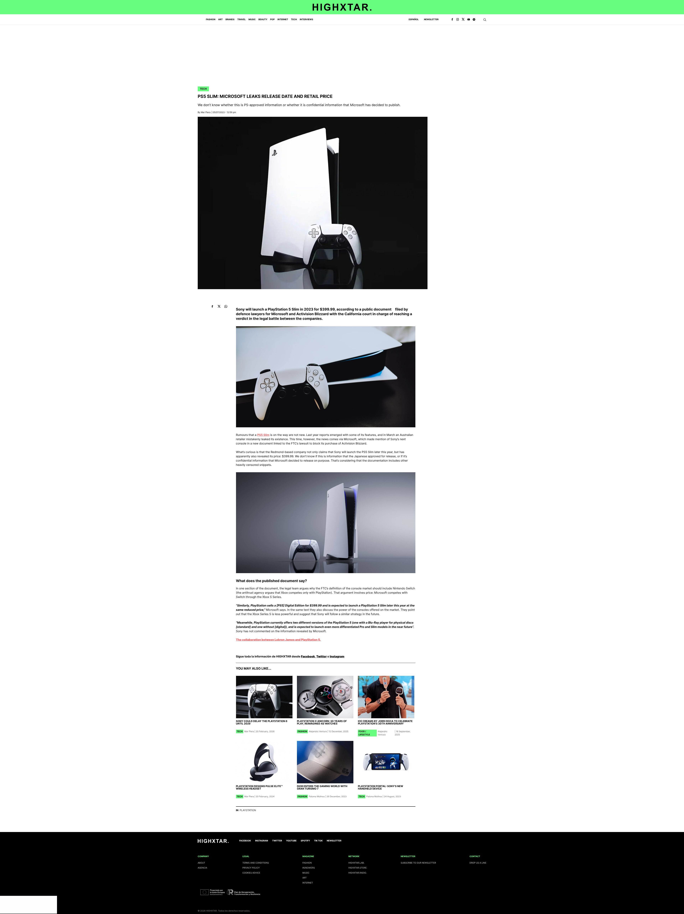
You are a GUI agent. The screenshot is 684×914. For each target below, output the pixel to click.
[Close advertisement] (53, 899)
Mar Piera (206, 112)
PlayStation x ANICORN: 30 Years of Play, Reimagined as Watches (322, 722)
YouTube (291, 840)
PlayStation (248, 810)
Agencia (202, 867)
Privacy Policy (251, 867)
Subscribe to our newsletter (418, 862)
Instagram (337, 656)
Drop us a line (478, 862)
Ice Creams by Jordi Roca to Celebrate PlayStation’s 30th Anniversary (385, 722)
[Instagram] (457, 19)
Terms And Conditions (255, 862)
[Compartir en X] (219, 306)
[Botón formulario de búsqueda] (484, 19)
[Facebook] (452, 19)
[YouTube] (468, 19)
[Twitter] (463, 19)
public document (377, 309)
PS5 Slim (263, 435)
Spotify (305, 840)
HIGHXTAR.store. (357, 867)
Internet (307, 882)
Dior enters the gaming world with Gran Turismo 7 (322, 787)
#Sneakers (308, 867)
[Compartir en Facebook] (212, 306)
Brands (230, 19)
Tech (203, 88)
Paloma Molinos (317, 796)
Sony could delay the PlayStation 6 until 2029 (261, 722)
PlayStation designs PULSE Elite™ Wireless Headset (259, 787)
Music (305, 872)
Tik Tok (318, 840)
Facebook (308, 656)
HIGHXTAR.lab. (356, 862)
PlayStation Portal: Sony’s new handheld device (380, 787)
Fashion (302, 731)
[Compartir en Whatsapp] (226, 306)
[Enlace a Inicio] (213, 842)
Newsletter (431, 19)
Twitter (321, 656)
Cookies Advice (251, 872)
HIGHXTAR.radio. (357, 872)
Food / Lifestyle (364, 733)
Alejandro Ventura (318, 731)
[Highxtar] (342, 7)
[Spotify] (474, 19)
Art (304, 877)
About (201, 862)
